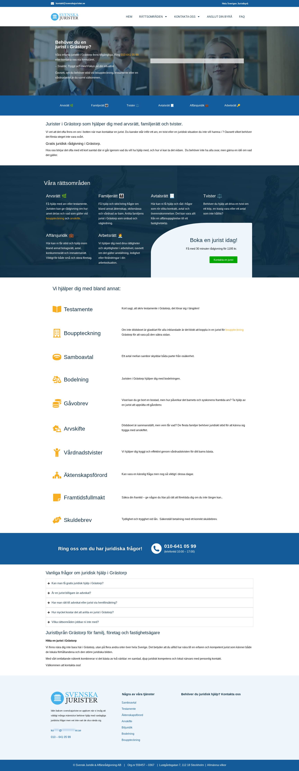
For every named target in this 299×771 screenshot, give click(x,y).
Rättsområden (151, 16)
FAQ (242, 16)
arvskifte (75, 218)
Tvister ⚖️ (133, 105)
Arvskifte (127, 721)
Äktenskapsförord (132, 715)
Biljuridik (127, 727)
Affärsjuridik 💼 (199, 105)
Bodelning (128, 733)
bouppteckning (55, 218)
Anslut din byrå (219, 16)
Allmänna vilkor (216, 765)
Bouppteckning (131, 739)
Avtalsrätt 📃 (166, 105)
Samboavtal (129, 702)
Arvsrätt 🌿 (66, 105)
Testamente (129, 708)
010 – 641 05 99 (61, 737)
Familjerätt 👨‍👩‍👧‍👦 (99, 105)
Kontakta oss (185, 16)
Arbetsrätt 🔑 (232, 105)
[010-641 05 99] (156, 548)
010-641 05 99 (130, 54)
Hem (129, 16)
